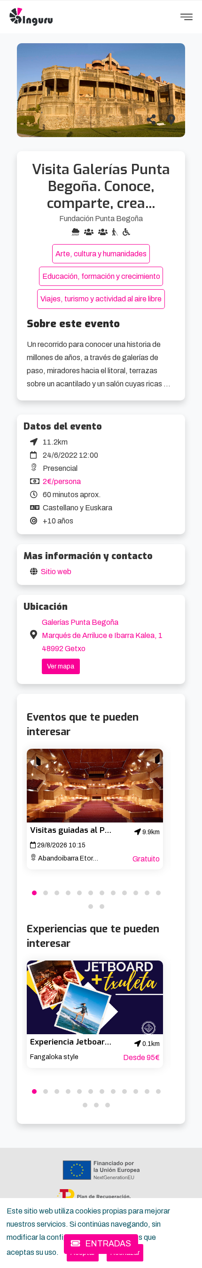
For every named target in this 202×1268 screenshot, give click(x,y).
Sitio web (56, 572)
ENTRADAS (107, 1243)
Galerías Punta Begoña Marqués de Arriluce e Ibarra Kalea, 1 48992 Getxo (102, 635)
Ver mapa (60, 666)
